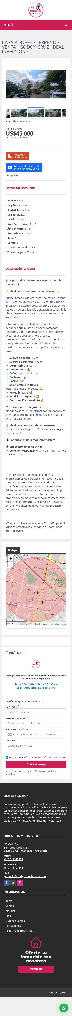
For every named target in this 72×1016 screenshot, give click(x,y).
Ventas (10, 906)
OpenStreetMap (58, 623)
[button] (63, 65)
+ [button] (10, 558)
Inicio (9, 901)
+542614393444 (26, 684)
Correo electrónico (16, 717)
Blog (8, 916)
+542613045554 (49, 684)
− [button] (10, 564)
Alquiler (10, 911)
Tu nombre (12, 706)
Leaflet (38, 623)
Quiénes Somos (15, 921)
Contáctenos (13, 925)
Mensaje (11, 740)
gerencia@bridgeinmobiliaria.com (37, 687)
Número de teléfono (17, 729)
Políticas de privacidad (19, 930)
